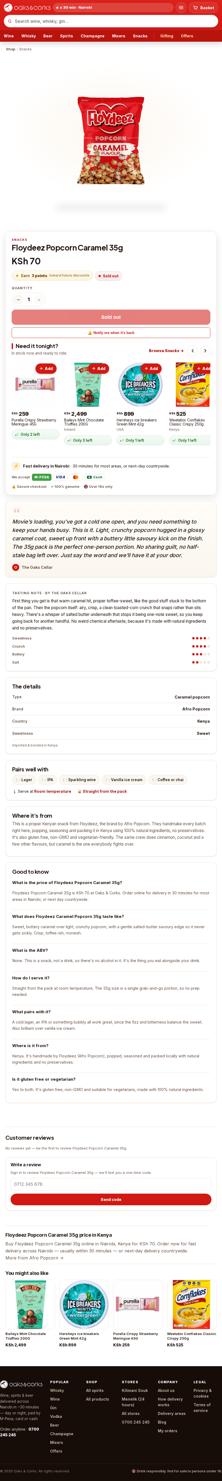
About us (166, 1390)
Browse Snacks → (166, 350)
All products (97, 1399)
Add (49, 368)
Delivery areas (172, 1413)
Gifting (166, 36)
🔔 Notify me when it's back (111, 333)
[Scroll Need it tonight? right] (205, 351)
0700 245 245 (136, 1422)
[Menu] (181, 7)
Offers (187, 36)
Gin (53, 1407)
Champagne (93, 36)
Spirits (66, 36)
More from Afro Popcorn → (34, 1258)
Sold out (111, 317)
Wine (9, 36)
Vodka (56, 1416)
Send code (111, 1199)
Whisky (28, 36)
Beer (48, 36)
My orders (167, 1430)
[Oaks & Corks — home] (27, 7)
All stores (131, 1413)
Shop (10, 49)
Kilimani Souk (135, 1390)
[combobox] (111, 21)
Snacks (140, 36)
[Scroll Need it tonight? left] (193, 351)
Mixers (118, 36)
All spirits (95, 1390)
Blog (162, 1422)
